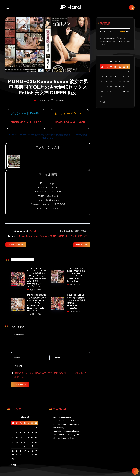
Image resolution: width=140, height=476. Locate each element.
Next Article (81, 244)
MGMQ (61, 236)
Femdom (34, 231)
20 (115, 86)
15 (124, 81)
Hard (55, 417)
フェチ (74, 236)
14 (120, 81)
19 (111, 86)
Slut (67, 236)
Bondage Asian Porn (65, 438)
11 (106, 81)
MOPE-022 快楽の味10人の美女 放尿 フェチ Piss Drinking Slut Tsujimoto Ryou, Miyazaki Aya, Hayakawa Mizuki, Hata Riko (36, 303)
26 (111, 91)
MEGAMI (52, 236)
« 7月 (102, 102)
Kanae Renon (25, 236)
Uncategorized (65, 421)
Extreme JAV (61, 424)
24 (102, 91)
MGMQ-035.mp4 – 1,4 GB (26, 122)
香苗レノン (83, 236)
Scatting (71, 434)
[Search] (132, 7)
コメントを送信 (20, 384)
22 (124, 86)
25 (106, 91)
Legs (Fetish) (40, 236)
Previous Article (15, 244)
